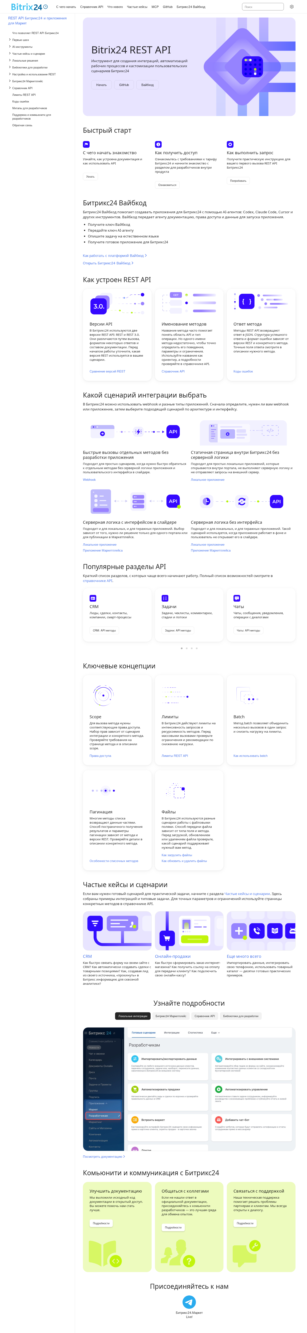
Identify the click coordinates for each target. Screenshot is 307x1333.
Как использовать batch (250, 756)
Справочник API (173, 371)
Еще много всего (244, 956)
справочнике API (97, 580)
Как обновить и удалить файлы (184, 861)
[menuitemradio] (182, 648)
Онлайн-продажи (173, 956)
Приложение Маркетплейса (103, 550)
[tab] (171, 1016)
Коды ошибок (243, 371)
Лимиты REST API (175, 756)
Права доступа (100, 756)
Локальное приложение (208, 479)
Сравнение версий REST (107, 371)
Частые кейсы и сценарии (247, 893)
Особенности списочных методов (114, 861)
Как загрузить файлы (177, 855)
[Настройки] (292, 6)
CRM (87, 956)
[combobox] (262, 6)
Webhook (89, 479)
